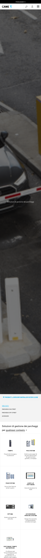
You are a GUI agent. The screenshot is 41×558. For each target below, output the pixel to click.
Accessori (5, 416)
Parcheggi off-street (9, 412)
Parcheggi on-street (9, 409)
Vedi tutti (5, 405)
